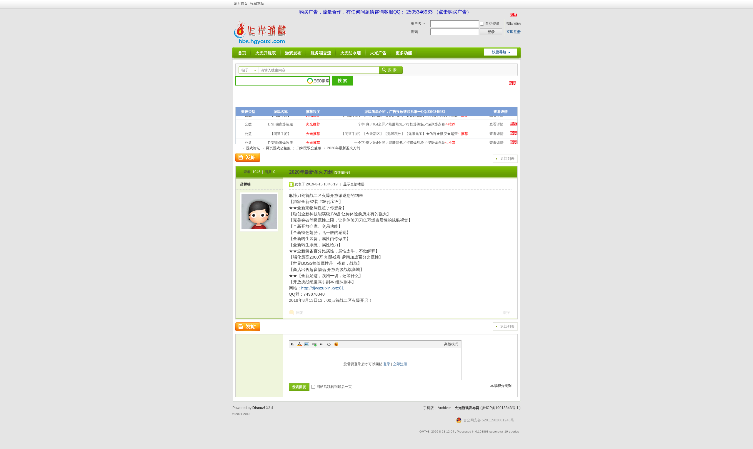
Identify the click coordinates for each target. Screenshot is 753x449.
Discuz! (258, 408)
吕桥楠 (245, 184)
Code (329, 344)
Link (314, 344)
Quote (321, 344)
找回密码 (514, 23)
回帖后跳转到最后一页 (334, 387)
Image (307, 344)
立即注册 (514, 32)
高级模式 (451, 344)
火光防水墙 (350, 53)
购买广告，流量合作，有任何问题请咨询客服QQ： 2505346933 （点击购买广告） (385, 11)
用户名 (416, 23)
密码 (414, 32)
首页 (242, 53)
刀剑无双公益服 (308, 148)
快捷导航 (499, 52)
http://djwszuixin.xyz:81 (322, 288)
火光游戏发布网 (467, 408)
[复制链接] (342, 172)
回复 (299, 313)
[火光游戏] (261, 43)
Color (299, 344)
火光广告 (378, 53)
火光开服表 (265, 53)
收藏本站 (257, 3)
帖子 (245, 70)
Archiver (444, 408)
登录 (386, 364)
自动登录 (492, 23)
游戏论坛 (253, 148)
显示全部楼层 (353, 184)
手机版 (428, 408)
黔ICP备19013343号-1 (500, 408)
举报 (506, 313)
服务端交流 (321, 53)
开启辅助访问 (519, 4)
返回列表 (507, 159)
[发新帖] (247, 157)
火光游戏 (237, 148)
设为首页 (241, 3)
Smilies (336, 344)
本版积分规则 (501, 386)
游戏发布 (293, 53)
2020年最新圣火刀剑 (343, 148)
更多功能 (404, 53)
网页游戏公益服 (278, 148)
